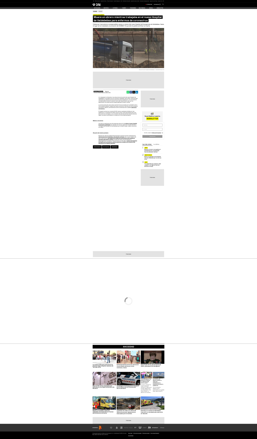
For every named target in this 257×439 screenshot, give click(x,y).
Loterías (115, 8)
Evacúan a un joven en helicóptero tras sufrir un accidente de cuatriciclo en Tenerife (152, 412)
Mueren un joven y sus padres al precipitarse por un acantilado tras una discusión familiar (152, 151)
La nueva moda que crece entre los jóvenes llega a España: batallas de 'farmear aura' (103, 366)
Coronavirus (106, 146)
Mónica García (97, 1)
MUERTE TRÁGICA (148, 155)
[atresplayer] (157, 4)
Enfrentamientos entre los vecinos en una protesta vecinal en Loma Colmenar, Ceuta (128, 366)
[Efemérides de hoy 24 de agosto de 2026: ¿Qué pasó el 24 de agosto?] (152, 357)
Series (151, 8)
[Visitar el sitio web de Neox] (121, 428)
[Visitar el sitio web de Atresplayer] (156, 428)
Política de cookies (146, 433)
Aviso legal (130, 433)
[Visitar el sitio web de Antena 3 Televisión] (112, 428)
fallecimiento (97, 146)
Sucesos (100, 11)
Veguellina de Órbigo (153, 1)
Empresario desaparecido (144, 1)
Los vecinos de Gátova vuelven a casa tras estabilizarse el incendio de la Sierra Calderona (158, 382)
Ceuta (146, 162)
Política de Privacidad (156, 132)
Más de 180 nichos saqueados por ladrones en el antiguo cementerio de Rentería (103, 387)
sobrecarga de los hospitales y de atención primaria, (111, 137)
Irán (121, 1)
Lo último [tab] (156, 144)
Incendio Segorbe (117, 1)
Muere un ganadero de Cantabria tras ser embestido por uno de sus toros (152, 158)
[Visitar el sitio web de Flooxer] (162, 428)
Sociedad (128, 347)
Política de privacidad (137, 433)
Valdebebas (114, 146)
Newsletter (160, 8)
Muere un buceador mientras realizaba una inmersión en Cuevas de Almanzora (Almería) (103, 412)
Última (149, 4)
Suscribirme (152, 136)
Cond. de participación (154, 433)
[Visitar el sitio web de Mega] (131, 428)
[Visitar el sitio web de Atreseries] (135, 428)
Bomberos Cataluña (126, 1)
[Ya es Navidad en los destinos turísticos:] (146, 375)
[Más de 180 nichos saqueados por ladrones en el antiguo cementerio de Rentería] (104, 378)
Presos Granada (110, 1)
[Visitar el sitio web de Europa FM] (145, 428)
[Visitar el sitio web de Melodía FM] (149, 428)
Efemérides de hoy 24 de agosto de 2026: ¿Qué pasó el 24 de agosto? (151, 365)
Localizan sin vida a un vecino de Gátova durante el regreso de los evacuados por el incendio (126, 412)
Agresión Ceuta (103, 1)
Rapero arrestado (161, 1)
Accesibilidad (130, 435)
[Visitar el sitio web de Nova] (126, 428)
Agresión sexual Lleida (135, 1)
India (146, 147)
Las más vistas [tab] (146, 144)
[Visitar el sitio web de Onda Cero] (140, 428)
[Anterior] (93, 1)
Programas (133, 8)
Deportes (106, 8)
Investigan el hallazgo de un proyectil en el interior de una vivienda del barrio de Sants (128, 387)
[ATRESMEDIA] (97, 427)
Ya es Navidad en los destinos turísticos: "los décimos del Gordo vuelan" (146, 381)
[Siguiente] (164, 1)
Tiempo (124, 8)
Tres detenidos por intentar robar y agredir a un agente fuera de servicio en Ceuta (152, 165)
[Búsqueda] (163, 4)
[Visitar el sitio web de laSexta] (117, 428)
